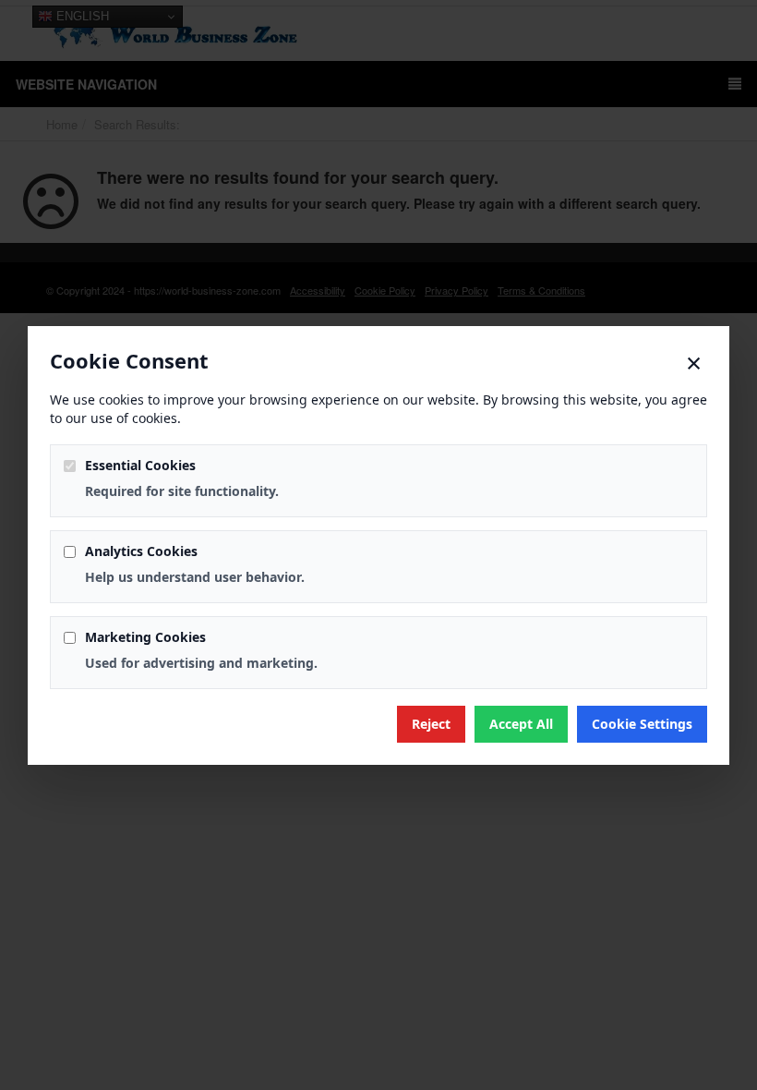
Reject (431, 724)
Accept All (521, 724)
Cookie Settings (642, 724)
